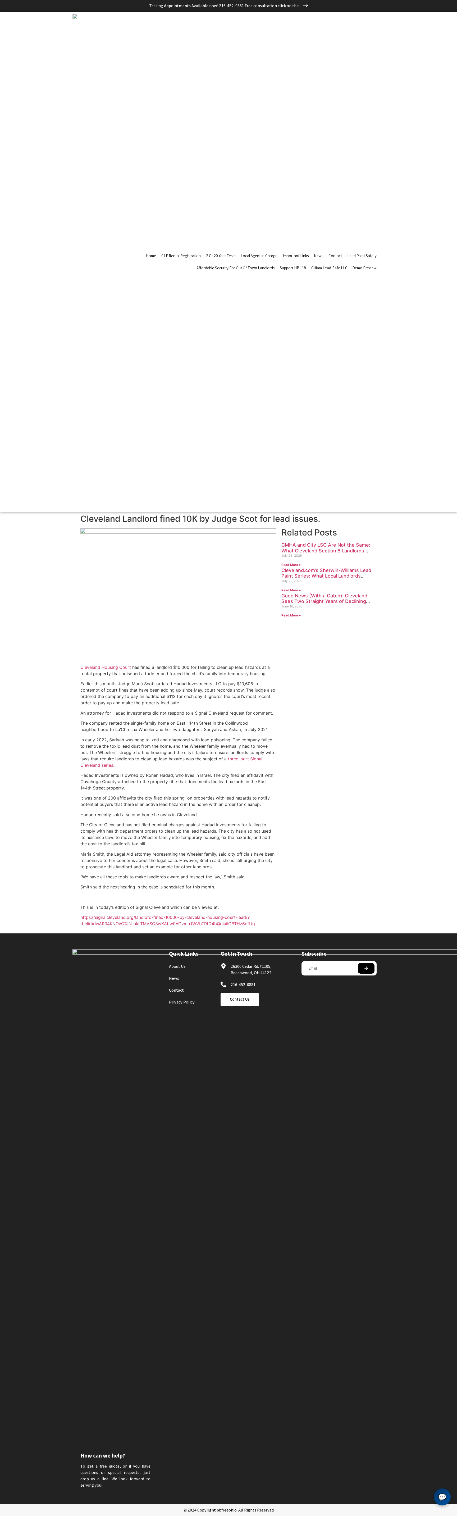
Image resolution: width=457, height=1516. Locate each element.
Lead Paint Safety (362, 255)
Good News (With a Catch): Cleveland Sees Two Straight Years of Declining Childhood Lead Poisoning (324, 601)
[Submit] (366, 968)
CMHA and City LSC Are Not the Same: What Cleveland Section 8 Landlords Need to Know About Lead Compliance (325, 550)
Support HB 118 (293, 267)
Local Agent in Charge (259, 255)
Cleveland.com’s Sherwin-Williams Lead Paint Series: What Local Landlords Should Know (326, 576)
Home (151, 255)
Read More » (291, 565)
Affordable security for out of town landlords (235, 267)
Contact (335, 255)
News (318, 255)
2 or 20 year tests (220, 255)
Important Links (296, 255)
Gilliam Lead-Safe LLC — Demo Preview (344, 267)
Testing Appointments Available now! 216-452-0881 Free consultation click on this (224, 5)
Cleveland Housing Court (105, 667)
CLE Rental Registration (181, 255)
